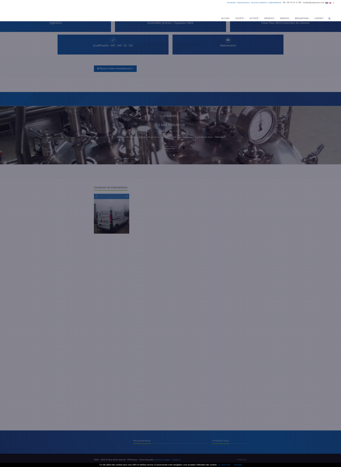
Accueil (225, 18)
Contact (319, 18)
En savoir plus (224, 465)
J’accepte (238, 465)
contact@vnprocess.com (313, 3)
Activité (254, 18)
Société (240, 18)
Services (284, 18)
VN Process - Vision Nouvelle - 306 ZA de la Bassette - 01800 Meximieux (254, 2)
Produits (269, 18)
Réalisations (301, 18)
